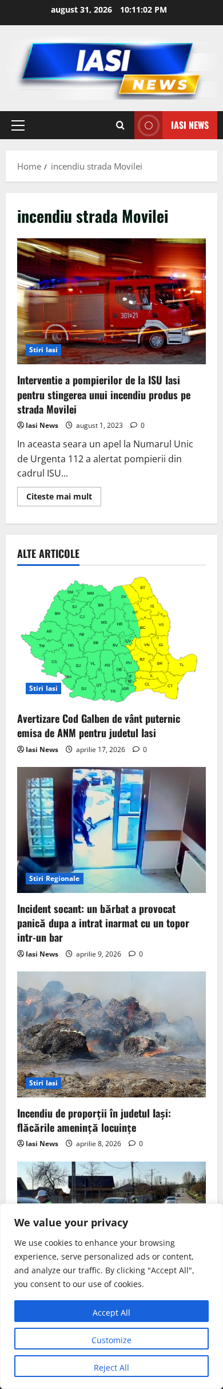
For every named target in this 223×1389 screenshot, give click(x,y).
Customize (111, 1340)
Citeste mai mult (63, 498)
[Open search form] (120, 125)
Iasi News (190, 125)
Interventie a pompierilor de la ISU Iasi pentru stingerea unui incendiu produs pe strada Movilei (111, 301)
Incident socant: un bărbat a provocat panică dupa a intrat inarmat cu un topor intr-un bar (103, 923)
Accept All (111, 1312)
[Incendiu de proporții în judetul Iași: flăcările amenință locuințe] (111, 1034)
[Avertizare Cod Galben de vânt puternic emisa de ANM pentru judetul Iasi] (111, 640)
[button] (18, 125)
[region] (111, 1296)
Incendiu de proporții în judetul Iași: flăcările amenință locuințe (94, 1120)
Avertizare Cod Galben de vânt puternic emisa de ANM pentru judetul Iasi (98, 725)
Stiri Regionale (54, 878)
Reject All (111, 1367)
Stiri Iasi (43, 350)
